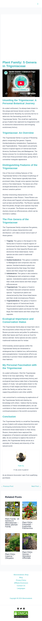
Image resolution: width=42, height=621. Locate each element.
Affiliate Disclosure (21, 583)
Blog (21, 577)
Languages (21, 588)
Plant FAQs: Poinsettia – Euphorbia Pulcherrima (27, 525)
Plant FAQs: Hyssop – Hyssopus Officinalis (27, 555)
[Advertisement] (21, 39)
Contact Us (21, 586)
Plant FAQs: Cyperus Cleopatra (10, 556)
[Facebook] (18, 608)
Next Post (36, 486)
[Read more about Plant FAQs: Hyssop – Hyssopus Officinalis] (29, 541)
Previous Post (7, 486)
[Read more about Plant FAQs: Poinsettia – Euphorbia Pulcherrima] (29, 511)
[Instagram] (24, 608)
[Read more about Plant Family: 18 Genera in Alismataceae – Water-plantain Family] (12, 509)
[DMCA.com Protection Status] (21, 614)
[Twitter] (21, 608)
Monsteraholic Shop (21, 575)
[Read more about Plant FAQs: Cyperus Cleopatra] (12, 542)
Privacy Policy (21, 580)
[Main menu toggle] (38, 4)
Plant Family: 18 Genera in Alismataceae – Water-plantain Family (12, 523)
